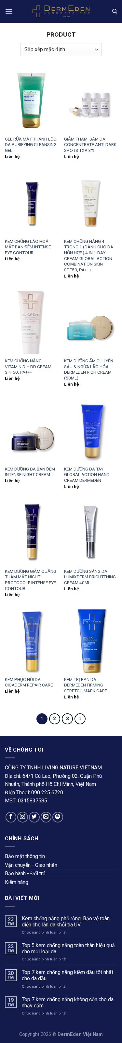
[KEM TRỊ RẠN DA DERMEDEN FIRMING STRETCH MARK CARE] (90, 641)
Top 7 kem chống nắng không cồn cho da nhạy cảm (68, 1002)
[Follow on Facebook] (11, 817)
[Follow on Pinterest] (57, 817)
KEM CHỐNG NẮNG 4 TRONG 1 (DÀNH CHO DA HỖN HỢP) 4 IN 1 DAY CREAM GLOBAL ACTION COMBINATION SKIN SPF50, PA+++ (88, 255)
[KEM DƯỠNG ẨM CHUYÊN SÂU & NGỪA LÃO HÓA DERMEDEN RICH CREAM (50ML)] (90, 322)
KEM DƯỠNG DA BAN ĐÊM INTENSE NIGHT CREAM (30, 471)
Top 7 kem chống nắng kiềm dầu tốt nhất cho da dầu (67, 975)
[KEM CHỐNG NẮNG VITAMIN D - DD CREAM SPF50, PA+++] (31, 322)
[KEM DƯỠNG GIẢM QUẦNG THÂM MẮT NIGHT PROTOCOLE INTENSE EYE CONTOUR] (31, 532)
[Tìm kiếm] (114, 11)
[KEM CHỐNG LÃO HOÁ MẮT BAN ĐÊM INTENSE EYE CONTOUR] (31, 202)
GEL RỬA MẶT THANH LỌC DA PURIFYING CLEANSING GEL (31, 144)
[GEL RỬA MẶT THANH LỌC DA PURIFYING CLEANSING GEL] (31, 100)
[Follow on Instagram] (22, 817)
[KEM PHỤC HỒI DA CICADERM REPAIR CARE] (31, 641)
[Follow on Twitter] (34, 817)
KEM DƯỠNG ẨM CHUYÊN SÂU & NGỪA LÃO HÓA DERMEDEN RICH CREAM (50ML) (88, 369)
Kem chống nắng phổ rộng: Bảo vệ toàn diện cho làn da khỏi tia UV (66, 921)
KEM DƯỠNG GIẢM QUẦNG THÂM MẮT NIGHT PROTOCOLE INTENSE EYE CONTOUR (30, 580)
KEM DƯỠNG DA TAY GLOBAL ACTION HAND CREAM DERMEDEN (87, 474)
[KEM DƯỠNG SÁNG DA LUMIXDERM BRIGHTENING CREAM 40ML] (90, 532)
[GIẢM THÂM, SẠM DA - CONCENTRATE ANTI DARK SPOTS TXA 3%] (90, 100)
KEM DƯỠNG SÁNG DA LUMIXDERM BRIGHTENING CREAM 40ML (90, 577)
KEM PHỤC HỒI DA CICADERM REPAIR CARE (29, 682)
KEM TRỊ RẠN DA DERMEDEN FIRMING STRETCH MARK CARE (85, 685)
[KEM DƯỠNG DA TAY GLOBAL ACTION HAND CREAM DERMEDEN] (90, 430)
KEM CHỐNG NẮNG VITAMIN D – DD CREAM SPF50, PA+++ (28, 366)
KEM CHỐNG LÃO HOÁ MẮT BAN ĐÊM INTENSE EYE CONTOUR (28, 247)
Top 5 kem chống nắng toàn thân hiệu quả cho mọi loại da (68, 948)
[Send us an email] (46, 817)
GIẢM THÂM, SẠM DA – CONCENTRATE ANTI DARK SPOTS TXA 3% (90, 144)
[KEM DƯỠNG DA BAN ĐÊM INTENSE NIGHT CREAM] (31, 430)
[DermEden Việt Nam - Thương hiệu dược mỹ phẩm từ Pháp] (61, 11)
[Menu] (9, 11)
